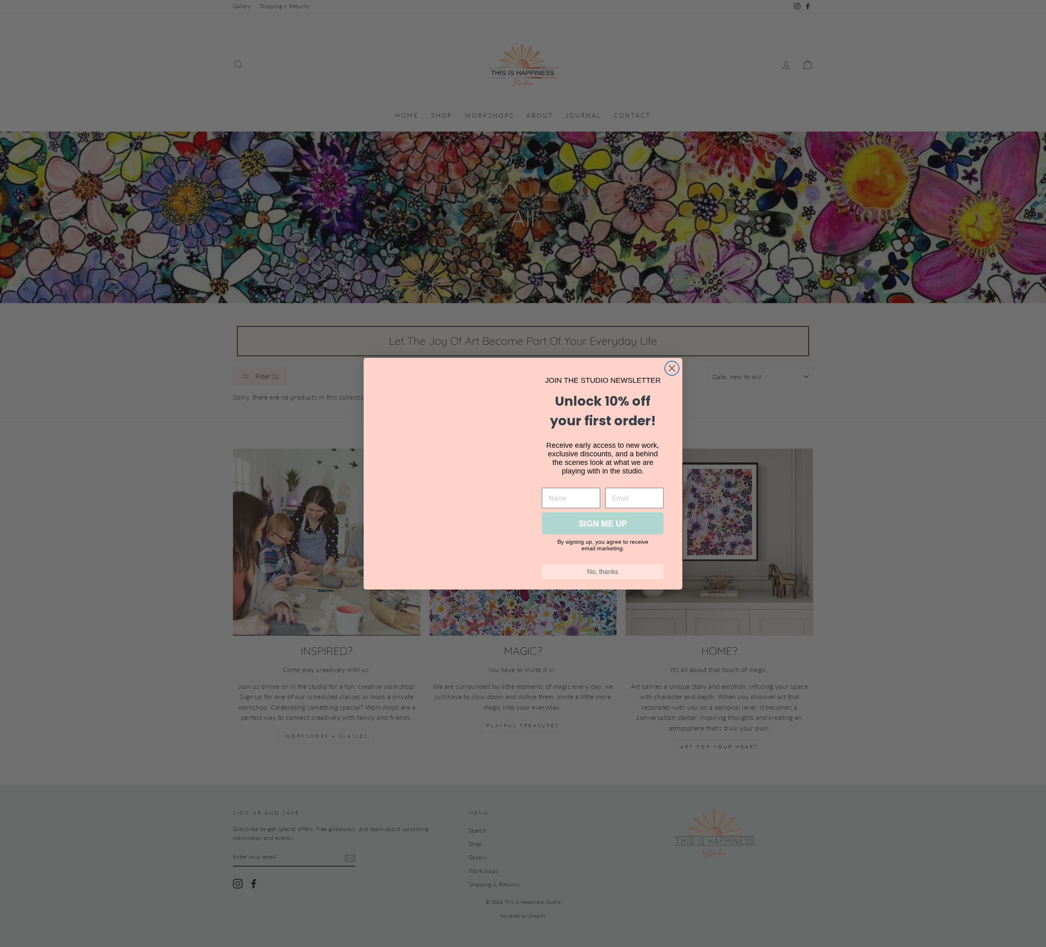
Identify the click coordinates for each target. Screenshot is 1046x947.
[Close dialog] (672, 368)
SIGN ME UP (603, 523)
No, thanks (602, 571)
